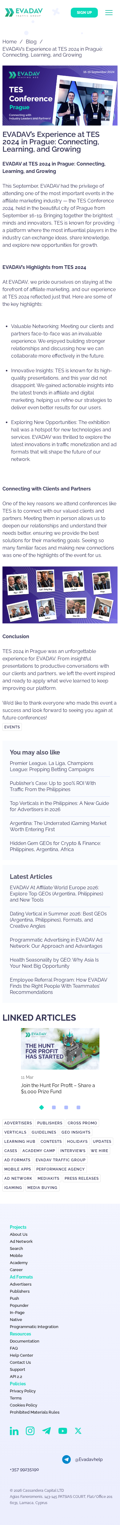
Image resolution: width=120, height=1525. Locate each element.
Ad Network (18, 1178)
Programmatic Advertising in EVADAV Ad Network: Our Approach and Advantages (56, 943)
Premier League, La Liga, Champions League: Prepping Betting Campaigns (52, 766)
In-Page (17, 1312)
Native (16, 1319)
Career (16, 1269)
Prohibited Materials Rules (34, 1412)
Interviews (73, 1151)
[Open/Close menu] (112, 12)
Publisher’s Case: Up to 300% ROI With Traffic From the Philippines (53, 786)
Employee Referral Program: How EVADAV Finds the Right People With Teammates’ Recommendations (58, 986)
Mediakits (48, 1178)
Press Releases (82, 1178)
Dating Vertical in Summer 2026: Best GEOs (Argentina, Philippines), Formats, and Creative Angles (58, 920)
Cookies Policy (23, 1405)
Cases (10, 1151)
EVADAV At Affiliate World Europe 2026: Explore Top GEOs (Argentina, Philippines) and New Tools (56, 894)
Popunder (19, 1305)
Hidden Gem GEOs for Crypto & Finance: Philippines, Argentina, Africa (55, 846)
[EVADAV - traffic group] (24, 12)
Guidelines (44, 1132)
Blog (31, 42)
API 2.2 (16, 1376)
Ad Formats (17, 1160)
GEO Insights (76, 1132)
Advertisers (18, 1123)
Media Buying (42, 1188)
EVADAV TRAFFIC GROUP (61, 1160)
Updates (102, 1141)
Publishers (49, 1123)
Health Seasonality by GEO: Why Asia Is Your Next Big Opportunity (54, 963)
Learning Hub (19, 1141)
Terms (16, 1398)
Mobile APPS (17, 1169)
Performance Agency (60, 1169)
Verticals (15, 1132)
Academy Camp (38, 1151)
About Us (18, 1234)
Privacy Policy (23, 1391)
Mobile (16, 1255)
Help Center (21, 1355)
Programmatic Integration (34, 1326)
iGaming (13, 1188)
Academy (19, 1262)
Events (12, 727)
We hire (99, 1151)
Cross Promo (82, 1123)
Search (16, 1248)
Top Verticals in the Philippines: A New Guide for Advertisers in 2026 (59, 806)
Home (9, 42)
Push (14, 1298)
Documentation (24, 1341)
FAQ (14, 1348)
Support (17, 1369)
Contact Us (20, 1362)
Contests (51, 1141)
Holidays (77, 1141)
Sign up (84, 12)
